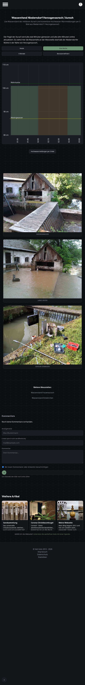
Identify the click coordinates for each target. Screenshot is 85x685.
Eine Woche (63, 48)
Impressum (42, 552)
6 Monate (22, 54)
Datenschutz (42, 554)
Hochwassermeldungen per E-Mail (42, 151)
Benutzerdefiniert (63, 54)
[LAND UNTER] (42, 269)
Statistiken (42, 557)
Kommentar (6, 448)
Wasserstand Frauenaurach (42, 392)
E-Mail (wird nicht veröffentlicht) (14, 439)
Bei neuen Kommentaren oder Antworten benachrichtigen (26, 467)
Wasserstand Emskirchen (42, 398)
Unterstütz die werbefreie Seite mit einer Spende (51, 534)
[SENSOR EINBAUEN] (42, 335)
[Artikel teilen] (4, 679)
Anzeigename (7, 429)
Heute (22, 48)
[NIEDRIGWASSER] (42, 202)
